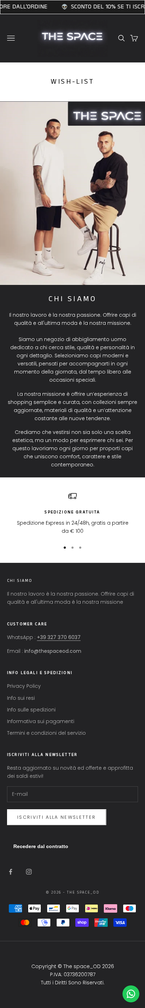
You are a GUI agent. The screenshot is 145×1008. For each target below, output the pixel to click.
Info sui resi (21, 698)
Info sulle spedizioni (31, 709)
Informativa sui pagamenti (40, 721)
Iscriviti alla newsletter (56, 817)
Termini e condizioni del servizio (46, 732)
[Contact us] (130, 993)
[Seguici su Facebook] (10, 871)
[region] (72, 513)
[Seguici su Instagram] (28, 871)
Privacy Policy (24, 686)
